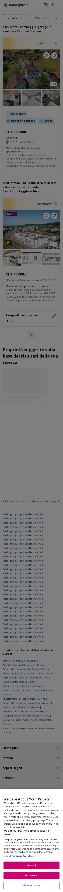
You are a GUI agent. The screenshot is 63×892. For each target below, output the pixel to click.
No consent (31, 875)
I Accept (31, 865)
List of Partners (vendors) (19, 855)
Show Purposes (31, 885)
